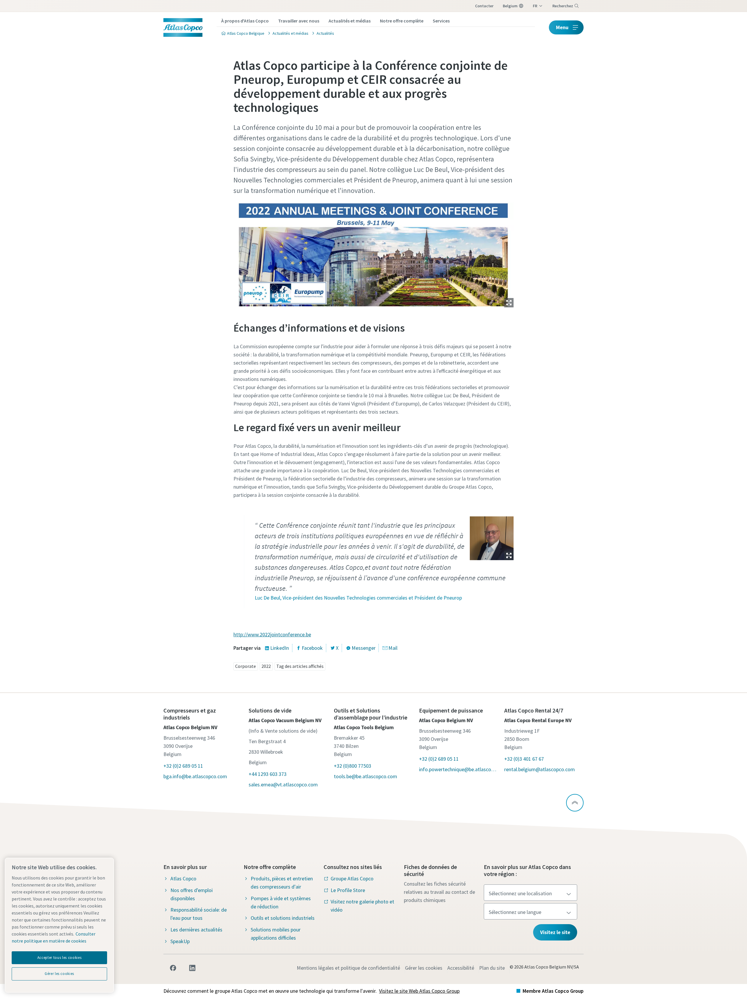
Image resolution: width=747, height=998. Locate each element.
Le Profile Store (348, 890)
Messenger (364, 648)
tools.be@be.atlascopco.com (365, 776)
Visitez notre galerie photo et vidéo (362, 905)
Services (441, 21)
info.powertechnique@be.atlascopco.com (458, 769)
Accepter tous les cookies (59, 957)
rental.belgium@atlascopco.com (539, 769)
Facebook (312, 648)
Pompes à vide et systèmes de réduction (281, 902)
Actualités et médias (350, 21)
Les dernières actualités (196, 929)
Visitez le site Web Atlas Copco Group (419, 990)
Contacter (484, 5)
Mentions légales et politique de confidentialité (348, 967)
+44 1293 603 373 (268, 774)
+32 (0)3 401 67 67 (524, 758)
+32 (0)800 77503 (352, 765)
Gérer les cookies (423, 967)
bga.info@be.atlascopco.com (195, 776)
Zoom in (509, 302)
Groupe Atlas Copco (352, 878)
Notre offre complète (401, 21)
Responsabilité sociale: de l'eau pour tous (198, 913)
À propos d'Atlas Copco (245, 21)
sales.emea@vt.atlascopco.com (283, 784)
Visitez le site (555, 932)
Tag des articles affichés (300, 666)
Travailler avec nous (298, 21)
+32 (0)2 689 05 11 (183, 765)
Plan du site (492, 967)
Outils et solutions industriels (283, 918)
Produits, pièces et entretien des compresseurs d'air (282, 882)
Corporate (245, 666)
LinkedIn (279, 648)
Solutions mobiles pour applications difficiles (276, 933)
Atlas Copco (183, 878)
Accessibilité (460, 967)
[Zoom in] (373, 253)
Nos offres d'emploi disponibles (191, 894)
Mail (392, 648)
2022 (266, 666)
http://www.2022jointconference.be (272, 634)
